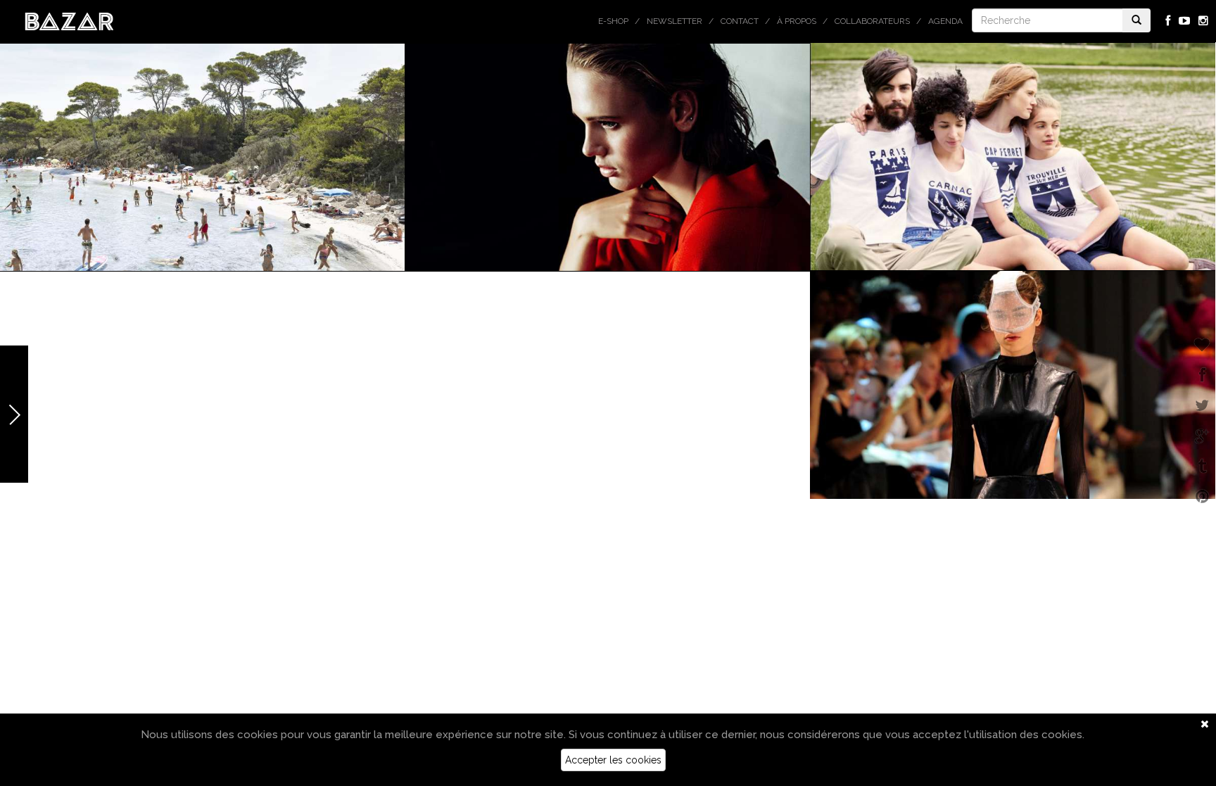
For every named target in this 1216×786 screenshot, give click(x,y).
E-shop (613, 21)
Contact (740, 21)
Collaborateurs (872, 21)
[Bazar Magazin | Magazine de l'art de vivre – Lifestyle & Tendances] (69, 20)
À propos (796, 21)
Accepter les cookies (613, 760)
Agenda (945, 21)
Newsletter (674, 21)
